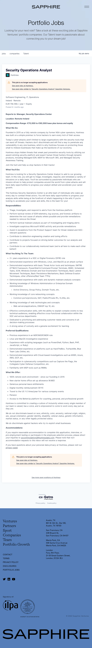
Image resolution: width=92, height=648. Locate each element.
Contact (7, 554)
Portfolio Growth (16, 544)
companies (14, 53)
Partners (9, 526)
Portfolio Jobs (11, 570)
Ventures (10, 521)
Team (7, 540)
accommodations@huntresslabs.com (37, 437)
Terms (6, 558)
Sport (7, 530)
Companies (12, 535)
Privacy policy (40, 503)
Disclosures (9, 566)
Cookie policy (51, 503)
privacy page (12, 448)
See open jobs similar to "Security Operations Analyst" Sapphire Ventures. (41, 89)
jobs (4, 53)
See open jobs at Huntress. (22, 86)
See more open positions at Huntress (46, 477)
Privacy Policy (10, 562)
